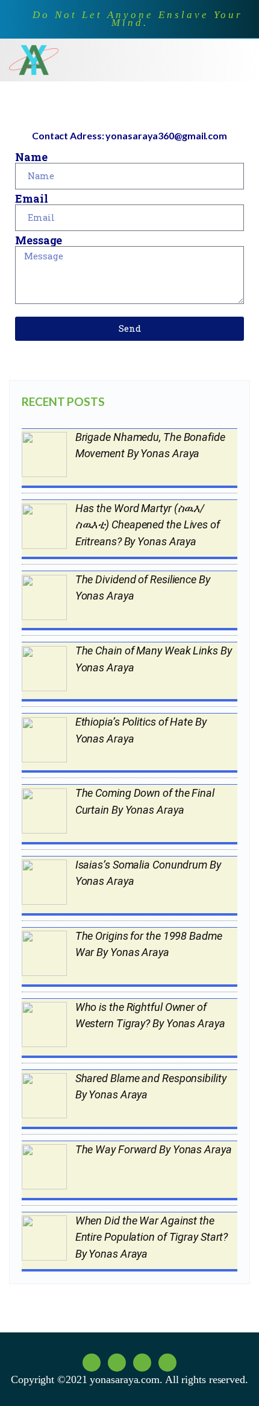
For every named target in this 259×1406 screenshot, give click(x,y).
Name (31, 157)
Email (31, 198)
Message (38, 240)
